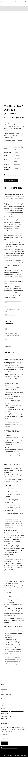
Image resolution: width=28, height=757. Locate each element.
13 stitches (17, 155)
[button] (26, 8)
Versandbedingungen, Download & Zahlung (12, 711)
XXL (15, 149)
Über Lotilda (4, 689)
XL (21, 147)
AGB (2, 706)
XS (15, 147)
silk (19, 164)
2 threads (16, 168)
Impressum (4, 718)
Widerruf (3, 708)
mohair (16, 164)
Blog (2, 691)
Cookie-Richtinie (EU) (6, 716)
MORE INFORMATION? (12, 336)
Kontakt (3, 703)
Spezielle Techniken (6, 694)
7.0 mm (16, 152)
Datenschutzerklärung (7, 713)
